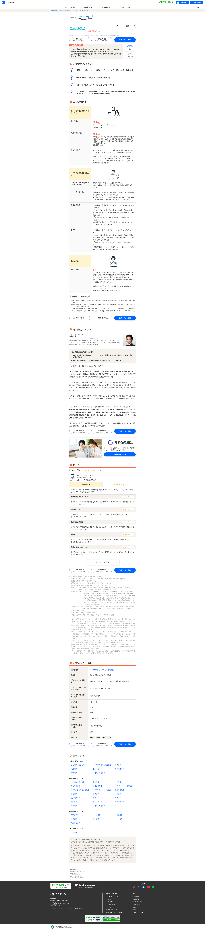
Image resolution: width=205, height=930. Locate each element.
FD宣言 (134, 909)
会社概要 (108, 899)
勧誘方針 (134, 907)
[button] (182, 2)
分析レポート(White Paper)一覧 (115, 912)
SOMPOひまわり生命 (85, 16)
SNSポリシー (136, 904)
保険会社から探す (107, 7)
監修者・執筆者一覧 (111, 909)
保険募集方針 (135, 899)
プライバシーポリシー (138, 901)
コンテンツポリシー (137, 912)
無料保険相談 (101, 39)
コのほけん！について (112, 896)
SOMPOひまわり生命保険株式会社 (102, 670)
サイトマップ (109, 907)
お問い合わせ (109, 901)
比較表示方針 (135, 896)
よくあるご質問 (110, 904)
